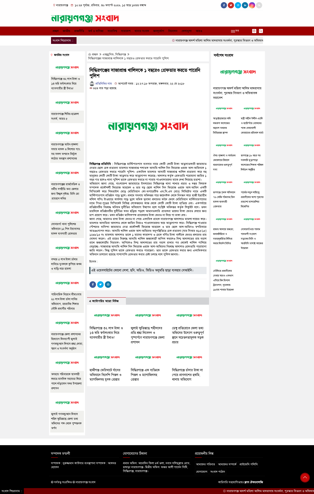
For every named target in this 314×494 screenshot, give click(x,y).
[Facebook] (92, 284)
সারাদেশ (126, 31)
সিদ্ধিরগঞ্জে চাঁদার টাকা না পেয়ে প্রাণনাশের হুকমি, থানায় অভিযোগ (187, 375)
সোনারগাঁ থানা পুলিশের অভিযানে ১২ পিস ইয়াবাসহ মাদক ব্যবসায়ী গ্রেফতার (65, 228)
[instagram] (238, 5)
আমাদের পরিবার (205, 464)
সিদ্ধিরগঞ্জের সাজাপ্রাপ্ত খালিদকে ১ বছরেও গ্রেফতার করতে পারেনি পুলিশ (128, 58)
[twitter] (231, 5)
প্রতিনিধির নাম (103, 83)
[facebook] (224, 5)
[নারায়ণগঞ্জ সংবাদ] (85, 18)
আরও (199, 31)
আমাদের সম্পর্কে (227, 464)
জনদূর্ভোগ (158, 31)
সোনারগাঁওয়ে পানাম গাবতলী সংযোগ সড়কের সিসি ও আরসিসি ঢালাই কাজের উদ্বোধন (252, 239)
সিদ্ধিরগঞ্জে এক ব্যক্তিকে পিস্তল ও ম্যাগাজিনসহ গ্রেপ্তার (145, 375)
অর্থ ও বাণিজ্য (96, 31)
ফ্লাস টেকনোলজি (253, 482)
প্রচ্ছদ (56, 31)
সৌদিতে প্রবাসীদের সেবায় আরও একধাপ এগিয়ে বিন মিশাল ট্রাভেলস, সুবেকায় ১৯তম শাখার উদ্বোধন (223, 280)
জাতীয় (66, 31)
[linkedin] (245, 5)
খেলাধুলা (187, 31)
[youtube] (252, 5)
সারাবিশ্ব (112, 31)
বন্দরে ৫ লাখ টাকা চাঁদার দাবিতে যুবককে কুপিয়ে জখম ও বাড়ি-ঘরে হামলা (66, 264)
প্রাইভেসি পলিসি (249, 464)
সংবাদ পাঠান (217, 472)
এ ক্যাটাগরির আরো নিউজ (104, 301)
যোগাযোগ (201, 472)
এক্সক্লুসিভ (108, 54)
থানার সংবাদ (142, 31)
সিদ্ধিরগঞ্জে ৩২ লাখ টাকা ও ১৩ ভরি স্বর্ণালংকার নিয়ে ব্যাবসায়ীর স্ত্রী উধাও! (106, 333)
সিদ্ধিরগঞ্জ (120, 54)
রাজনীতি (79, 31)
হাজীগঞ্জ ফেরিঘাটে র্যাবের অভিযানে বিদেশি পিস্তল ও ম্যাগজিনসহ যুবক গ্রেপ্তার (106, 375)
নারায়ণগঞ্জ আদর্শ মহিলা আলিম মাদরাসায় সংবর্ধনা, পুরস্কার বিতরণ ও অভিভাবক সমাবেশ (213, 40)
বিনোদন (172, 31)
